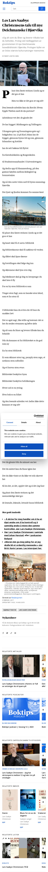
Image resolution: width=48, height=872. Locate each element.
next (43, 664)
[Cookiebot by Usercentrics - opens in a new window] (34, 416)
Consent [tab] (9, 422)
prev (5, 664)
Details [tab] (24, 422)
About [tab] (38, 422)
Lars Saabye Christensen (27, 610)
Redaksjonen (16, 597)
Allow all (24, 446)
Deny (24, 454)
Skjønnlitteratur (9, 610)
